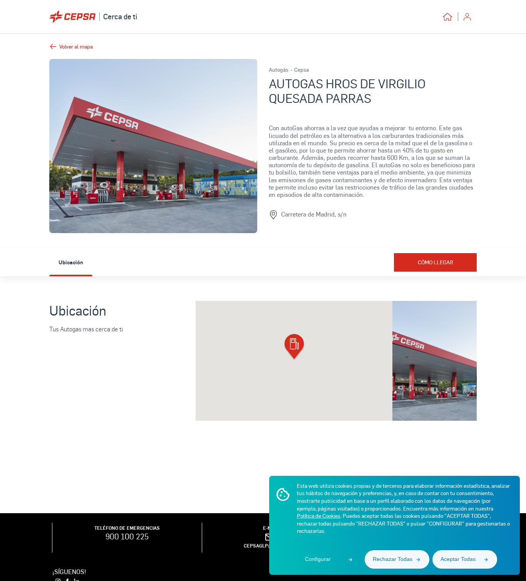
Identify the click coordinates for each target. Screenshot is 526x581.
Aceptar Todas (458, 559)
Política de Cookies (318, 515)
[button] (294, 347)
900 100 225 (127, 536)
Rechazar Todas (392, 559)
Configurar (318, 559)
